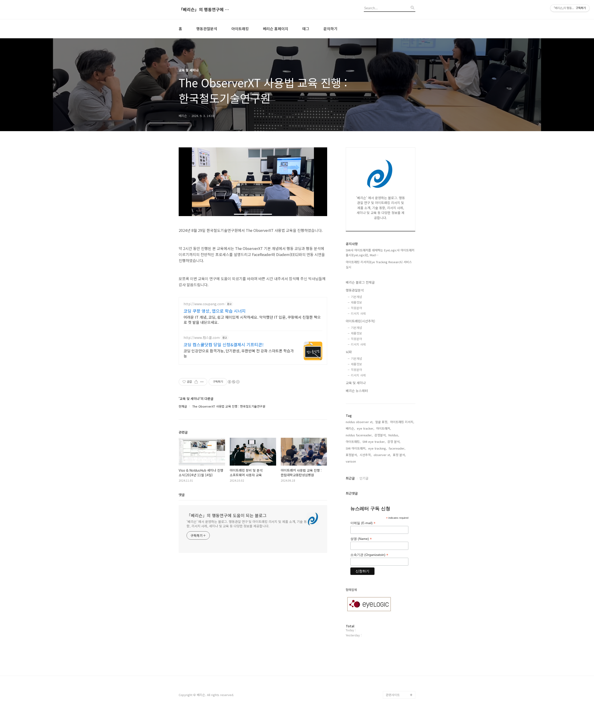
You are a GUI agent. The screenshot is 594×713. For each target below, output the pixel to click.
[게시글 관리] (202, 381)
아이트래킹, (353, 441)
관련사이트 (393, 695)
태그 (305, 28)
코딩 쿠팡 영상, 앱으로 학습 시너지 (215, 311)
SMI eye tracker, (374, 441)
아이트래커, (383, 428)
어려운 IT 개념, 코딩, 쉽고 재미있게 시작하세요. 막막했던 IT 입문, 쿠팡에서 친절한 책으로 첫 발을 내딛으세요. (252, 319)
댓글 (182, 494)
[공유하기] (196, 381)
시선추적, (366, 455)
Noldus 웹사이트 (397, 680)
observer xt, (382, 455)
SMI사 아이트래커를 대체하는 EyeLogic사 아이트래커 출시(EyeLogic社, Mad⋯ (380, 252)
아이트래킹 (240, 28)
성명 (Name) (361, 539)
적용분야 (356, 308)
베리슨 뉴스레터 (357, 390)
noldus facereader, (359, 435)
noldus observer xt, (359, 422)
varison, (351, 461)
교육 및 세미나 (356, 382)
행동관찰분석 (206, 28)
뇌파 (349, 352)
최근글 (350, 478)
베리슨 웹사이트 (396, 672)
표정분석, (352, 455)
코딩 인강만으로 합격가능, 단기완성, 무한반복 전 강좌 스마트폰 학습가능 (239, 353)
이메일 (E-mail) (362, 523)
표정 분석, (399, 455)
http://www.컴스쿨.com (202, 338)
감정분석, (380, 435)
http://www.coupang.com (204, 304)
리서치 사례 (358, 313)
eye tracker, (365, 428)
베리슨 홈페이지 (275, 28)
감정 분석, (393, 441)
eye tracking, (377, 448)
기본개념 (356, 297)
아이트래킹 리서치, (402, 422)
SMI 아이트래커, (356, 448)
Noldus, (393, 435)
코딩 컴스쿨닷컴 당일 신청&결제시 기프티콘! (224, 344)
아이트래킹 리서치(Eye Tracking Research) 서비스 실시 (379, 264)
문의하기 (330, 28)
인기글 (363, 478)
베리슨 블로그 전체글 (360, 282)
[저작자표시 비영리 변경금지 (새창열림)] (233, 382)
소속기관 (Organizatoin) (369, 555)
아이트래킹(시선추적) (360, 321)
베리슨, (350, 428)
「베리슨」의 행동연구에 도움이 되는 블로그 (204, 9)
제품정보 (356, 302)
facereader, (397, 448)
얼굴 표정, (381, 422)
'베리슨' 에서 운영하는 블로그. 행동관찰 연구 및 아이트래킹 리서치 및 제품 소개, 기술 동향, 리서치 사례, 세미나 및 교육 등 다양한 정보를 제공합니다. (247, 523)
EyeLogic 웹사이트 (398, 687)
